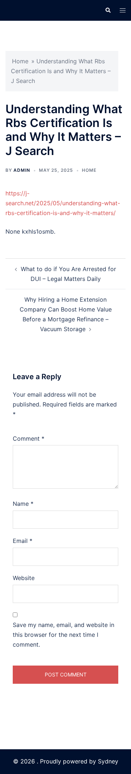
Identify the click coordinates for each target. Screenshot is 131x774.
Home (20, 61)
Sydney (108, 761)
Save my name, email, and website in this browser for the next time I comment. (63, 634)
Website (24, 578)
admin (21, 170)
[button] (108, 10)
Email (22, 540)
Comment (28, 438)
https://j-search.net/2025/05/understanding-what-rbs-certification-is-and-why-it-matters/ (62, 203)
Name (23, 503)
